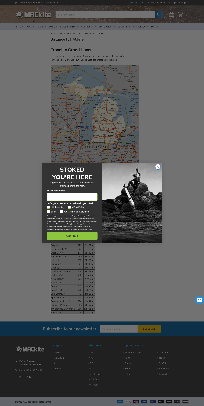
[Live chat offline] (199, 300)
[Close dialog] (158, 166)
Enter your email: (56, 190)
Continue (72, 235)
